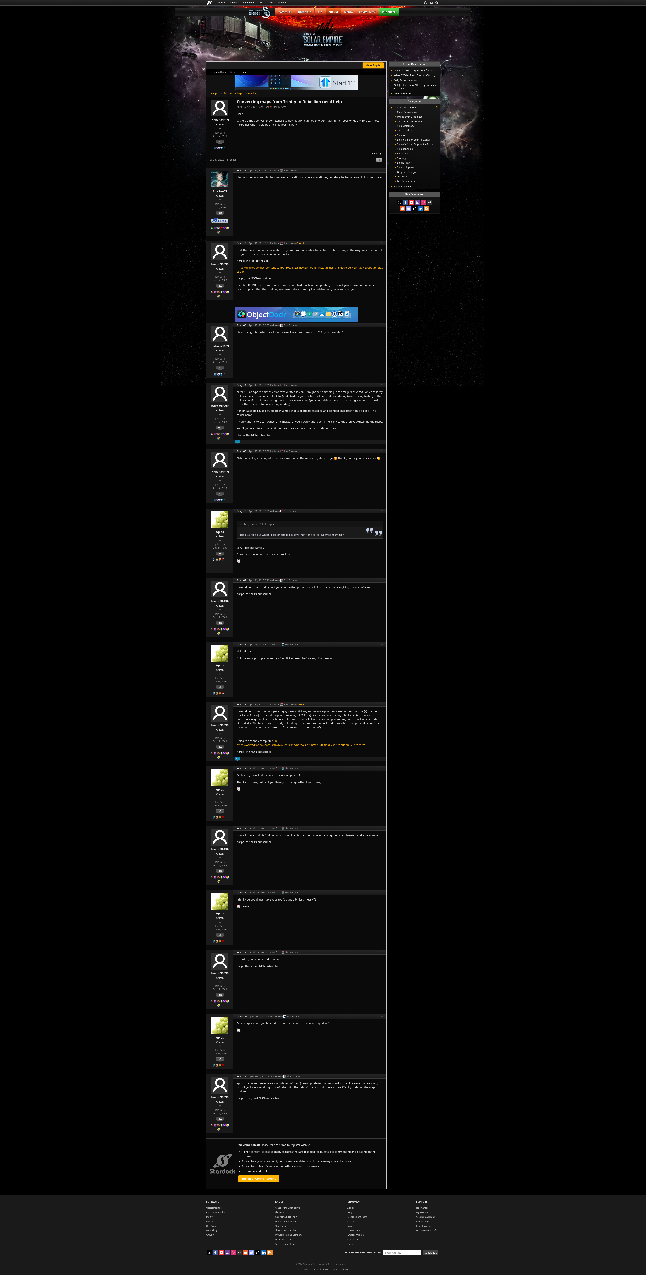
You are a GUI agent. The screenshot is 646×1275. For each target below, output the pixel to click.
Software (221, 2)
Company (353, 1201)
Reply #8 (241, 644)
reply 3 (271, 524)
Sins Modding (250, 93)
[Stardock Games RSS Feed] (427, 208)
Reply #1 (241, 170)
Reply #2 (241, 243)
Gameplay (285, 12)
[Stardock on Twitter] (399, 202)
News (261, 2)
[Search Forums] (436, 3)
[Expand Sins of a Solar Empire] (391, 107)
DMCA (335, 1269)
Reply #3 (241, 325)
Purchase (389, 12)
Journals (304, 12)
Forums (351, 1243)
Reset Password (424, 1225)
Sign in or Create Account (259, 1178)
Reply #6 (241, 511)
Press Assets (353, 1230)
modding (377, 153)
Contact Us (352, 1239)
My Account (422, 1212)
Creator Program (355, 1234)
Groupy (210, 1234)
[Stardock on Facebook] (405, 202)
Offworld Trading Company (288, 1234)
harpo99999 (220, 264)
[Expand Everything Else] (391, 187)
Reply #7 (241, 580)
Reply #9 (241, 704)
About (350, 1207)
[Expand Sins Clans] (395, 154)
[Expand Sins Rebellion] (395, 149)
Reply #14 (242, 1016)
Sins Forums (279, 106)
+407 (220, 285)
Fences (209, 1221)
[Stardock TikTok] (414, 208)
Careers (351, 1221)
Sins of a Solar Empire (229, 93)
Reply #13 (242, 952)
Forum (333, 12)
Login (244, 71)
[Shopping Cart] (431, 3)
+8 (220, 553)
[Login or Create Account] (425, 3)
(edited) (300, 243)
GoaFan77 (219, 191)
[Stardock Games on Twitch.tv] (418, 202)
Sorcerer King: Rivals (285, 1243)
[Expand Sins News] (395, 135)
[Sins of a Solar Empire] (323, 34)
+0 (220, 141)
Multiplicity (211, 1230)
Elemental (280, 1212)
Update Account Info (426, 1230)
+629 (220, 212)
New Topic (373, 65)
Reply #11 (242, 828)
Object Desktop (214, 1207)
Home (211, 93)
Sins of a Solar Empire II (286, 1221)
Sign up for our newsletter (363, 1252)
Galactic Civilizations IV (286, 1216)
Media (348, 12)
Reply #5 (241, 451)
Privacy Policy (303, 1269)
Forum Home (219, 71)
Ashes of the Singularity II (287, 1207)
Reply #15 (242, 1076)
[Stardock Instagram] (424, 202)
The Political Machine (285, 1230)
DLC (319, 12)
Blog (271, 2)
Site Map (345, 1269)
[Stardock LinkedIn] (421, 208)
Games (233, 2)
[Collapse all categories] (437, 106)
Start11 (209, 1216)
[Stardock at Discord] (408, 208)
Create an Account (425, 1216)
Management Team (357, 1216)
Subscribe (431, 1252)
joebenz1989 (220, 120)
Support (282, 2)
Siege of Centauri (283, 1239)
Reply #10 (242, 768)
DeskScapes (212, 1225)
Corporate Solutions (216, 1212)
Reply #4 (241, 385)
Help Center (422, 1207)
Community (248, 2)
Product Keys (422, 1221)
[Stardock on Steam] (430, 202)
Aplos (220, 532)
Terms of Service (320, 1269)
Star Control (281, 1225)
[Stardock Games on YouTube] (411, 202)
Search (233, 71)
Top (382, 170)
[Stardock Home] (209, 3)
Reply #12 (242, 892)
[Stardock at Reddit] (402, 208)
